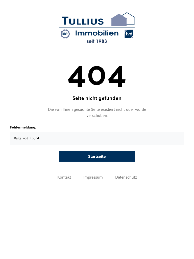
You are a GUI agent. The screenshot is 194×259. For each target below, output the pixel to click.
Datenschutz (126, 177)
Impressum (93, 177)
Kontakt (64, 177)
